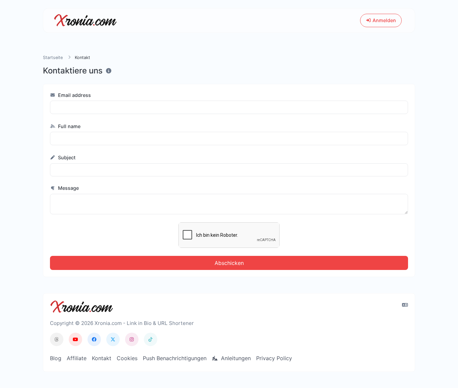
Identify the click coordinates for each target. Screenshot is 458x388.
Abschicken (229, 263)
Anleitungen (235, 358)
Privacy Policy (274, 358)
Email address (74, 95)
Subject (66, 157)
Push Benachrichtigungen (175, 358)
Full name (68, 126)
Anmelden (383, 20)
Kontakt (101, 358)
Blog (55, 358)
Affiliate (77, 358)
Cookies (127, 358)
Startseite (53, 57)
